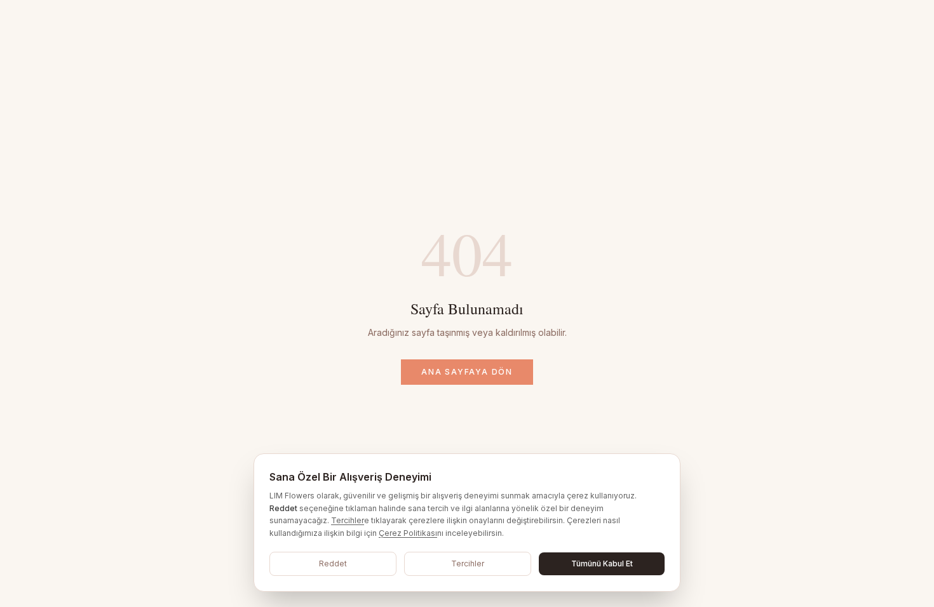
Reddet (333, 563)
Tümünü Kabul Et (602, 563)
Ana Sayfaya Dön (467, 372)
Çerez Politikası (408, 533)
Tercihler (347, 520)
